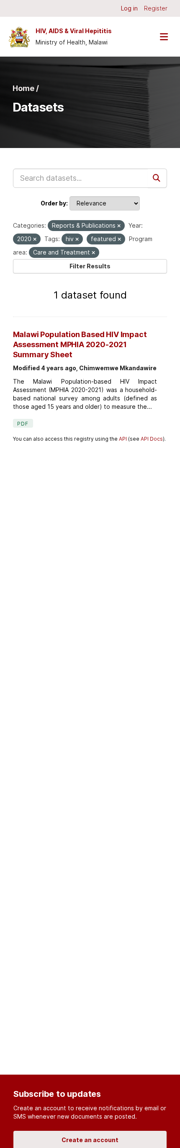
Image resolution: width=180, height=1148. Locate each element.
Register (155, 8)
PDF (23, 424)
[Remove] (119, 226)
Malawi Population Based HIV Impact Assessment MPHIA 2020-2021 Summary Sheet (80, 344)
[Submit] (157, 178)
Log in (129, 8)
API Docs (152, 439)
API (123, 439)
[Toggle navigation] (163, 37)
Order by (53, 203)
